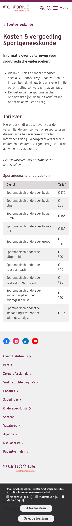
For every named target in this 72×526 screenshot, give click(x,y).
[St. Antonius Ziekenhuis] (16, 8)
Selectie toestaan (36, 518)
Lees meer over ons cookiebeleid (34, 492)
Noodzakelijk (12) (21, 497)
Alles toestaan (36, 508)
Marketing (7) (15, 500)
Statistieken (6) (49, 497)
